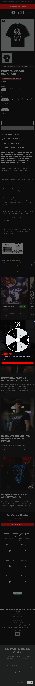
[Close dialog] (33, 321)
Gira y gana (17, 362)
